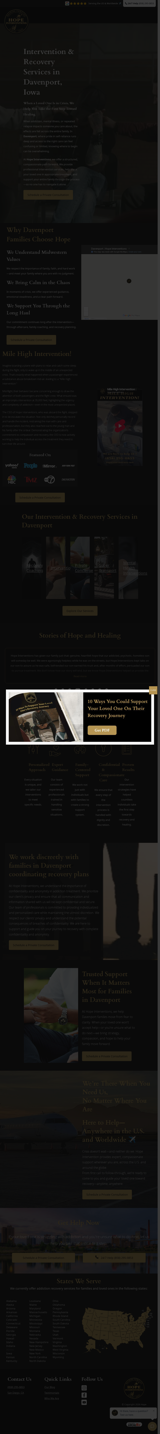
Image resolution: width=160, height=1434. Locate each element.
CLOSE (153, 690)
